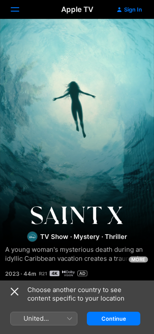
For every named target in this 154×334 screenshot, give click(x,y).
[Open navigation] (20, 9)
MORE (138, 259)
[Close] (14, 291)
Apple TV (77, 9)
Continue (113, 318)
